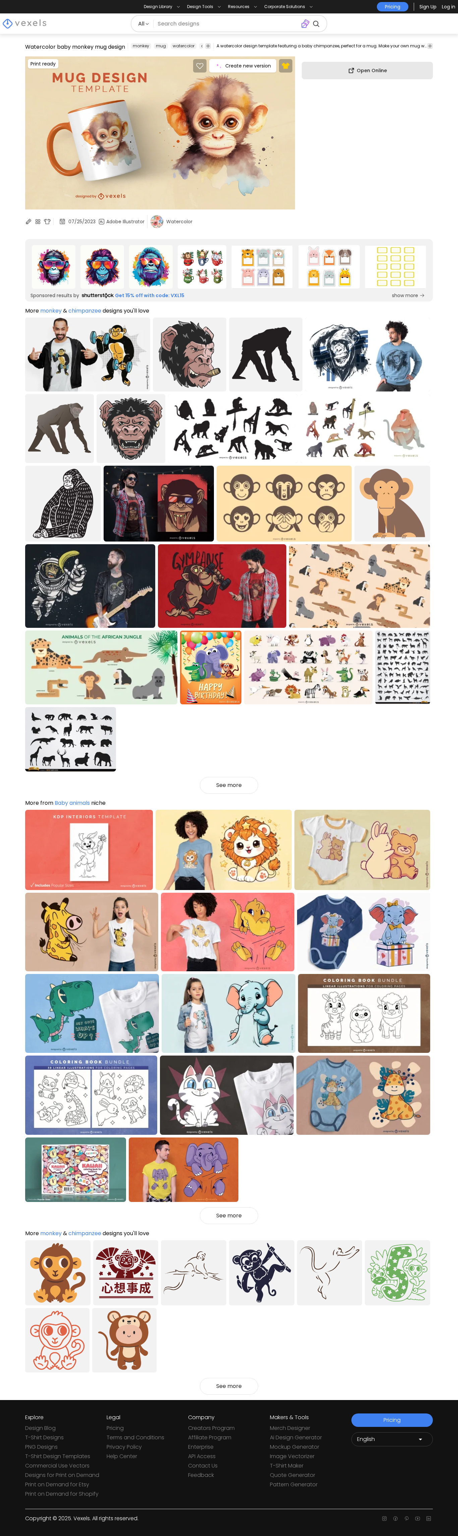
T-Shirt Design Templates (57, 1456)
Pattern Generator (294, 1484)
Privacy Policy (124, 1447)
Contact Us (203, 1466)
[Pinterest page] (406, 1518)
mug (161, 46)
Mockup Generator (294, 1447)
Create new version (248, 65)
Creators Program (211, 1428)
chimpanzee (84, 311)
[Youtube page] (417, 1518)
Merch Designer (290, 1428)
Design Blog (40, 1428)
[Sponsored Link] (53, 267)
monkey (141, 46)
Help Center (122, 1456)
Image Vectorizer (292, 1456)
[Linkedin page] (428, 1518)
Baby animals (72, 803)
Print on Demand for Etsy (57, 1484)
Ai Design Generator (296, 1437)
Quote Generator (292, 1475)
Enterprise (201, 1447)
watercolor (183, 46)
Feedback (201, 1475)
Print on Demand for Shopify (62, 1494)
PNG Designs (41, 1447)
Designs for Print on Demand (62, 1475)
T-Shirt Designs (44, 1437)
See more (229, 785)
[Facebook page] (395, 1518)
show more (405, 295)
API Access (202, 1456)
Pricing (115, 1428)
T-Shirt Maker (286, 1466)
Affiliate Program (209, 1437)
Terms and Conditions (135, 1437)
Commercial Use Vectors (57, 1466)
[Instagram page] (384, 1518)
